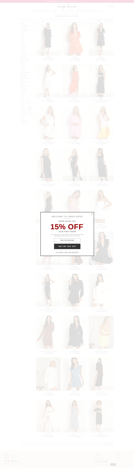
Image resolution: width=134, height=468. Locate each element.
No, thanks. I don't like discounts (67, 252)
